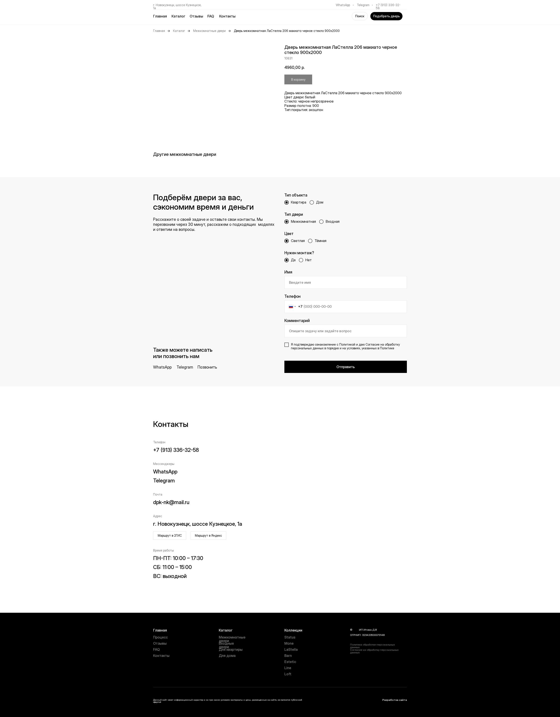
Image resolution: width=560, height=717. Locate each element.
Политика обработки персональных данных (372, 646)
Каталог (179, 31)
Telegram (363, 5)
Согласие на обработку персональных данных (374, 651)
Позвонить (207, 367)
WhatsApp (343, 5)
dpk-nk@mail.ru (171, 502)
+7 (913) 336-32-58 (388, 6)
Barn (288, 655)
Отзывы (196, 16)
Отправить (345, 367)
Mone (289, 643)
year (355, 629)
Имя (288, 272)
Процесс (160, 637)
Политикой (347, 344)
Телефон (292, 296)
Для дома (227, 655)
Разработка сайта (394, 699)
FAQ (210, 16)
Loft (287, 674)
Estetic (290, 662)
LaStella (291, 649)
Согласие (373, 344)
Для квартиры (231, 649)
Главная (160, 16)
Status (289, 637)
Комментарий (297, 320)
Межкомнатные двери (209, 31)
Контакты (227, 16)
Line (287, 668)
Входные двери (226, 645)
